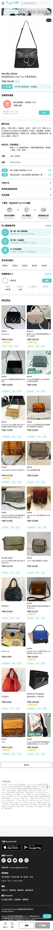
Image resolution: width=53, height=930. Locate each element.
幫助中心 (4, 890)
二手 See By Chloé (22, 800)
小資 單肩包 (30, 806)
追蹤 (47, 281)
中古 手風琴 (42, 804)
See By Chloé (15, 162)
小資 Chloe (33, 798)
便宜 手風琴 (14, 804)
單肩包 (25, 790)
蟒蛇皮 (13, 790)
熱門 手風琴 (33, 804)
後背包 (34, 266)
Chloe (40, 789)
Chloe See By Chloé (41, 792)
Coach (3, 881)
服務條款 (20, 890)
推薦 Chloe (10, 800)
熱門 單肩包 (39, 806)
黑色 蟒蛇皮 (11, 792)
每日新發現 (5, 877)
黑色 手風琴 (20, 792)
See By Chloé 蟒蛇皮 (40, 794)
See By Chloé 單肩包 (21, 796)
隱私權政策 (29, 890)
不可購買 (42, 925)
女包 (11, 156)
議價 (26, 925)
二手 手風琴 (5, 804)
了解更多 (48, 226)
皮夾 (31, 877)
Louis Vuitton (18, 881)
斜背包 (44, 266)
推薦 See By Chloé (43, 802)
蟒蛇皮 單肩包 (44, 796)
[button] (7, 288)
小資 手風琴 (24, 804)
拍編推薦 (17, 899)
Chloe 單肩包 (26, 794)
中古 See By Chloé (29, 802)
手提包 (14, 266)
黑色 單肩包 (29, 792)
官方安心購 (15, 877)
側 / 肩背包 (24, 877)
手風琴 (19, 790)
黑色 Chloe (33, 790)
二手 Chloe (16, 798)
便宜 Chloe (24, 798)
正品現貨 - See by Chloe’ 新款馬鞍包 (13, 785)
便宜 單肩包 (20, 806)
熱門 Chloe (42, 798)
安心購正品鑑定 (7, 899)
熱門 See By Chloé (15, 802)
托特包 (24, 266)
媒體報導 (25, 899)
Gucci (10, 881)
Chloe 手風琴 (16, 794)
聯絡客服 (12, 890)
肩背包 (17, 156)
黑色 (8, 790)
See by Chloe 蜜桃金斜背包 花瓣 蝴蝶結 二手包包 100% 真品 (24, 787)
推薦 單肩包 (8, 808)
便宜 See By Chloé (36, 800)
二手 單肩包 (11, 806)
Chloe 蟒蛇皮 (5, 794)
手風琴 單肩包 (6, 798)
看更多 (26, 765)
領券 (44, 113)
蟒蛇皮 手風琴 (34, 796)
